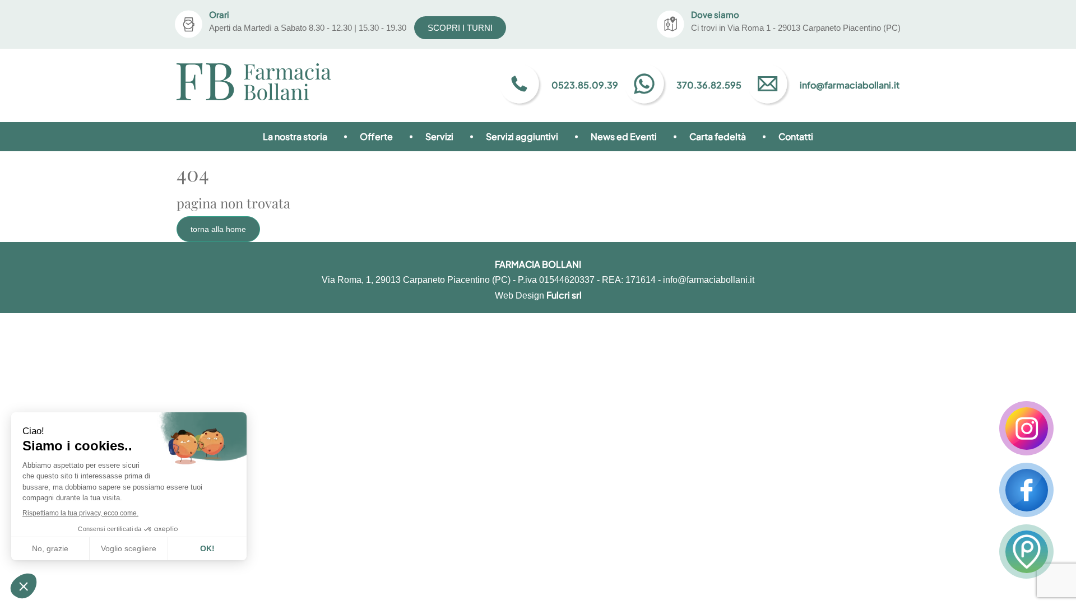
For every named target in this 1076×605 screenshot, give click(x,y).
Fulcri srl (564, 295)
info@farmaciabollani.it (708, 280)
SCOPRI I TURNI (460, 27)
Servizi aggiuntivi (522, 136)
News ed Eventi (624, 136)
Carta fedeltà (717, 136)
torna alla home (218, 229)
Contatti (795, 136)
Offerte (376, 136)
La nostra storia (295, 136)
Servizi (439, 136)
